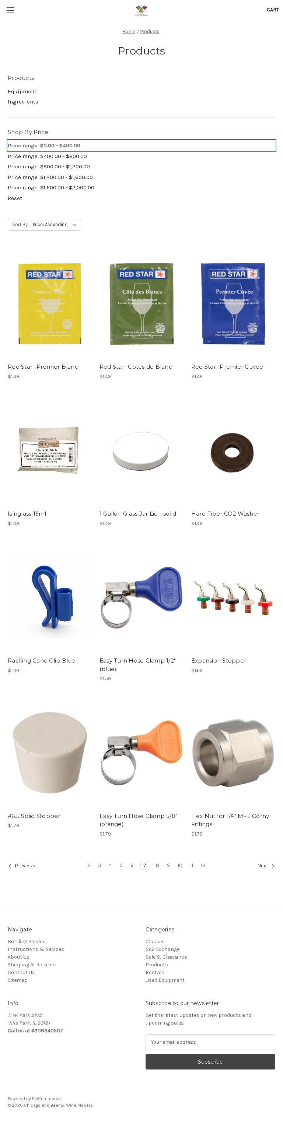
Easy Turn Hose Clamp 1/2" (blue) (137, 664)
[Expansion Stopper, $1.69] (233, 598)
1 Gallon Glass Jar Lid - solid (138, 513)
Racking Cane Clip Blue (42, 660)
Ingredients (23, 101)
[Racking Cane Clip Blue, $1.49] (50, 598)
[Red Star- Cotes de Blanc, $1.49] (141, 304)
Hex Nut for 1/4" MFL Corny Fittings (230, 820)
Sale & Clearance (166, 957)
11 (191, 865)
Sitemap (18, 980)
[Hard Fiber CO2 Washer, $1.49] (233, 451)
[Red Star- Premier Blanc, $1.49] (50, 304)
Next (263, 866)
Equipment (22, 91)
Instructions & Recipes (36, 949)
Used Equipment (165, 980)
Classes (155, 941)
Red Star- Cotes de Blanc (135, 366)
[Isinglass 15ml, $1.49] (50, 451)
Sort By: (20, 224)
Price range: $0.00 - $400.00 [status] (44, 145)
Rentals (155, 972)
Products (157, 965)
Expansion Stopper (218, 660)
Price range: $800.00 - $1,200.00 (49, 166)
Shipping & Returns (32, 965)
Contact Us (21, 972)
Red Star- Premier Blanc (43, 366)
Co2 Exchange (162, 949)
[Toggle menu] (10, 10)
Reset (15, 198)
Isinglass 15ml (27, 513)
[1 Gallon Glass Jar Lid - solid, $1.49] (141, 451)
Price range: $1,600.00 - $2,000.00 (51, 187)
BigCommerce (46, 1098)
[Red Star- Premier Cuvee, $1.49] (233, 304)
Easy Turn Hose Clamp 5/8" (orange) (138, 820)
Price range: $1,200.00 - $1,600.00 (50, 177)
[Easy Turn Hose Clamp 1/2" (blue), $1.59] (141, 598)
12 (203, 865)
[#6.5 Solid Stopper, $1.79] (50, 753)
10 (180, 865)
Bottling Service (26, 941)
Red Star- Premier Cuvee (227, 366)
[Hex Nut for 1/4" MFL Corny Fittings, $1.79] (233, 753)
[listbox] (56, 224)
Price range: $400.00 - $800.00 (47, 156)
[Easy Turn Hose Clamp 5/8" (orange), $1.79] (141, 753)
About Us (18, 957)
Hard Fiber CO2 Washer (225, 513)
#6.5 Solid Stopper (34, 815)
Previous (24, 866)
